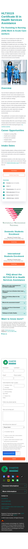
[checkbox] (8, 391)
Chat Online (14, 170)
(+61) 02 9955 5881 (12, 331)
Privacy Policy (17, 449)
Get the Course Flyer (14, 175)
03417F (15, 515)
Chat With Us (4, 498)
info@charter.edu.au (9, 330)
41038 (22, 513)
